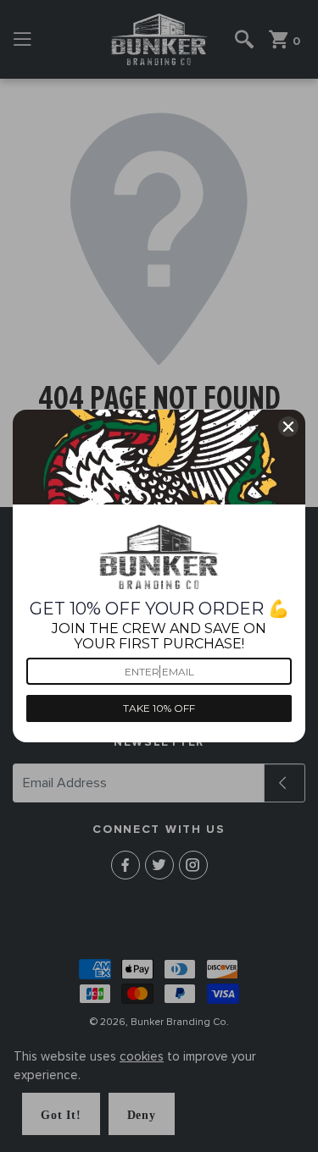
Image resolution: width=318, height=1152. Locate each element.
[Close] (288, 426)
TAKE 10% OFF (159, 708)
